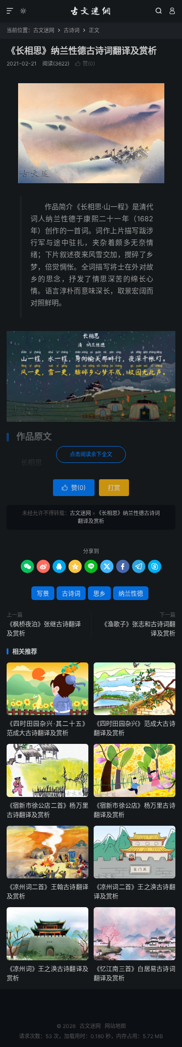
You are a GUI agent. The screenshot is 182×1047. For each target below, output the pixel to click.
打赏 (114, 487)
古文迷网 (90, 11)
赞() (85, 63)
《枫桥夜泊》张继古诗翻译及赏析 (44, 628)
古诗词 (72, 30)
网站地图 (115, 1026)
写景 (43, 593)
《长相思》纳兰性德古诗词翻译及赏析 (82, 51)
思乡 (99, 593)
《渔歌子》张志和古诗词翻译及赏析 (138, 628)
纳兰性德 (130, 593)
